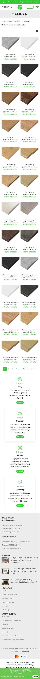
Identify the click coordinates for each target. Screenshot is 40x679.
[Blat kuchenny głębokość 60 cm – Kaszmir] (10, 209)
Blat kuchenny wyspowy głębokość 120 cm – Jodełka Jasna (29, 359)
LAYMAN (17, 21)
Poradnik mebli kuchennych (11, 636)
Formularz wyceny (8, 628)
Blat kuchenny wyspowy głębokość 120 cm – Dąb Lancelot (29, 331)
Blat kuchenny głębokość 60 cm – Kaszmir (10, 221)
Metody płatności (8, 602)
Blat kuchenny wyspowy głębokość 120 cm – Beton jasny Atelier (29, 276)
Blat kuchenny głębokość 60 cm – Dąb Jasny (10, 138)
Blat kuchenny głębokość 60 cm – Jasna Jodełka (29, 193)
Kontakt (4, 590)
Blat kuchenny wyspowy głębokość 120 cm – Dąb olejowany (10, 359)
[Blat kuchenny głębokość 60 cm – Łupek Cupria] (10, 236)
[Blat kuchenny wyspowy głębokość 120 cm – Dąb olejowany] (10, 347)
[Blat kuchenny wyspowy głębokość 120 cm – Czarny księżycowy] (29, 291)
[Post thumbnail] (5, 561)
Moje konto (6, 616)
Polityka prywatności (9, 594)
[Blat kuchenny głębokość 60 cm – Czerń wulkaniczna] (29, 71)
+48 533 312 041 (14, 528)
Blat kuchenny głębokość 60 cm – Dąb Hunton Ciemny (29, 111)
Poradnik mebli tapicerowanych (13, 640)
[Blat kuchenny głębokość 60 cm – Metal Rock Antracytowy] (29, 236)
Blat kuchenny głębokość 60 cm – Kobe (29, 221)
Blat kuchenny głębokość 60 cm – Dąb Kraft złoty (29, 138)
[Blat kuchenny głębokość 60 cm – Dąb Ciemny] (10, 99)
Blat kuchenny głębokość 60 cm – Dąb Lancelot (10, 166)
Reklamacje (6, 610)
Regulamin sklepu (8, 598)
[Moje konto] (12, 7)
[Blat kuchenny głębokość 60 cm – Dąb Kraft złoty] (29, 126)
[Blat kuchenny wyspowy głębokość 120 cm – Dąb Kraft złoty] (10, 319)
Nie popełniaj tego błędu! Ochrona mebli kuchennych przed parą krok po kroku (24, 571)
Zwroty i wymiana (8, 606)
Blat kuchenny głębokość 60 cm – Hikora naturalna (10, 193)
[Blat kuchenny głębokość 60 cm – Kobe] (29, 209)
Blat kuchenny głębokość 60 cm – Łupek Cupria (10, 248)
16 (27, 369)
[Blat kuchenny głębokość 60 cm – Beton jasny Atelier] (10, 44)
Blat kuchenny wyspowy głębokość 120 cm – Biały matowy (10, 303)
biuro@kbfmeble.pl (12, 532)
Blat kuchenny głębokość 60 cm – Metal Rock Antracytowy (29, 248)
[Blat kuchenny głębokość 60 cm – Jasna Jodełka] (29, 181)
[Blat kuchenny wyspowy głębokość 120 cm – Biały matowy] (10, 291)
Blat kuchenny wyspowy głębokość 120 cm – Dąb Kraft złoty (10, 331)
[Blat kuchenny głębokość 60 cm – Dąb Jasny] (10, 126)
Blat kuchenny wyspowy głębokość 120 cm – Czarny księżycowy (29, 303)
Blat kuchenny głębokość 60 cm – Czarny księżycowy (10, 83)
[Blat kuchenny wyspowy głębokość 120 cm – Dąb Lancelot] (29, 319)
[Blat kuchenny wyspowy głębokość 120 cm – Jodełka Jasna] (29, 347)
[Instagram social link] (3, 2)
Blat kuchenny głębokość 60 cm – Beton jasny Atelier (10, 56)
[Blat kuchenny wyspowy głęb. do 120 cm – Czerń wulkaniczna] (10, 264)
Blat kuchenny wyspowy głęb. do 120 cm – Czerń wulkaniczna (10, 276)
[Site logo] (20, 7)
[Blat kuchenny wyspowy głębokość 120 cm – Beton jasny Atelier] (29, 264)
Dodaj (35, 676)
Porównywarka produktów (11, 620)
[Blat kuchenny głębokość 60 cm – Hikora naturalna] (10, 181)
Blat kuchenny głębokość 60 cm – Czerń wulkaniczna (29, 83)
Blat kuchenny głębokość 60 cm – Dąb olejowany (29, 166)
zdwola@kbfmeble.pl (13, 548)
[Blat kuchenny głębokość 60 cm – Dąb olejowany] (29, 154)
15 (24, 369)
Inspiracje (5, 632)
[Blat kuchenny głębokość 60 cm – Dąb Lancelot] (10, 154)
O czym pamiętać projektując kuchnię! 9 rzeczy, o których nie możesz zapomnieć (24, 560)
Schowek (5, 624)
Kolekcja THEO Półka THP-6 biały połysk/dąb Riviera (13, 676)
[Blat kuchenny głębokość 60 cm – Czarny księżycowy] (10, 71)
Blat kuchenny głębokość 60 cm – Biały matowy (29, 56)
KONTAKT (30, 7)
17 (31, 369)
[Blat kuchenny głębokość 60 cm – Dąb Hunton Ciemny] (29, 99)
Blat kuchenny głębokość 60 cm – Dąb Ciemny (10, 111)
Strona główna (7, 21)
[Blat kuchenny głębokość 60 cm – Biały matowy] (29, 44)
